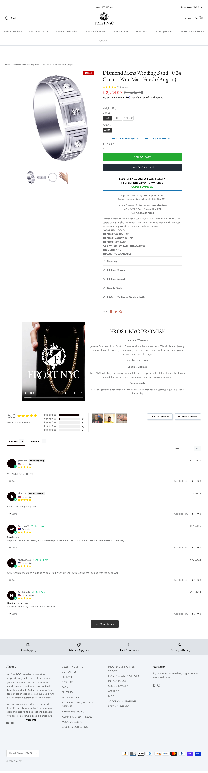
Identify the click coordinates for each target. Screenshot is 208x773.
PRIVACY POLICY (117, 681)
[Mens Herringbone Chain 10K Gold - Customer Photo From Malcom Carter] (109, 418)
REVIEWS (67, 677)
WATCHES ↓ (142, 31)
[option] (60, 118)
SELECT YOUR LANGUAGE (122, 701)
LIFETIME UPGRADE (118, 706)
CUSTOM (104, 40)
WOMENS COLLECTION (75, 727)
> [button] (105, 624)
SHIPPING (67, 692)
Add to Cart (142, 157)
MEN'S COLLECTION (73, 722)
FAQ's (65, 687)
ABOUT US (67, 682)
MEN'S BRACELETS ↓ (96, 31)
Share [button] (14, 481)
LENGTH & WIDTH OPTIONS (123, 675)
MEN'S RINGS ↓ (121, 31)
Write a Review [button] (189, 416)
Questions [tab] (35, 441)
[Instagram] (12, 723)
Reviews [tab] (13, 441)
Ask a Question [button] (161, 416)
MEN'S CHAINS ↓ (13, 31)
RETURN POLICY (70, 697)
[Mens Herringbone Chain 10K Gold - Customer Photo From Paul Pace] (97, 418)
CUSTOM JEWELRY (118, 686)
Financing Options (142, 167)
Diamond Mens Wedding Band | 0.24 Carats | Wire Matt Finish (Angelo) (43, 64)
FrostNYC (18, 761)
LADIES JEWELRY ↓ (164, 31)
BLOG (111, 696)
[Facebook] (7, 723)
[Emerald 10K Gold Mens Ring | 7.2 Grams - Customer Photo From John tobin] (121, 418)
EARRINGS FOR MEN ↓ (192, 31)
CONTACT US (69, 672)
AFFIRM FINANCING (73, 711)
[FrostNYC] (104, 18)
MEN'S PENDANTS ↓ (39, 31)
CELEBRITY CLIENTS (72, 667)
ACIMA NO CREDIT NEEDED (77, 716)
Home (7, 64)
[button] (193, 481)
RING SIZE (108, 144)
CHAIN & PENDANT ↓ (67, 31)
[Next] (91, 118)
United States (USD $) (190, 7)
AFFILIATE (113, 691)
